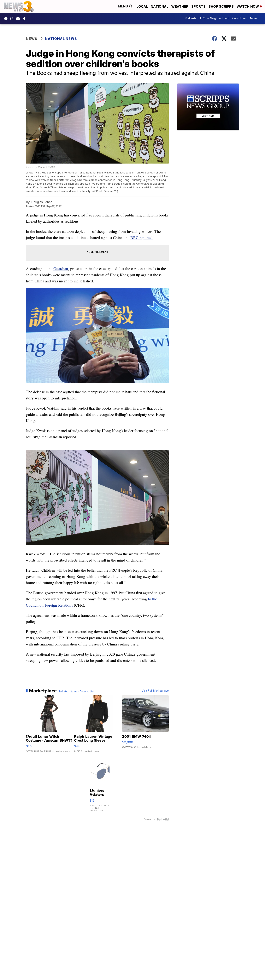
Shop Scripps (221, 6)
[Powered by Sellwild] (163, 819)
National (159, 6)
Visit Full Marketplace (155, 690)
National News (61, 39)
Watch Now (248, 6)
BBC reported (141, 237)
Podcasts (190, 18)
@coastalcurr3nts (25, 18)
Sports (198, 6)
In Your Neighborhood (214, 18)
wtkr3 (12, 18)
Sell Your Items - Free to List (76, 691)
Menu (123, 6)
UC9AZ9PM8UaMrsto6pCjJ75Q (19, 18)
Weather (179, 6)
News (31, 39)
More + (254, 18)
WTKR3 (7, 18)
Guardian (60, 268)
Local (142, 6)
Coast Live (239, 18)
